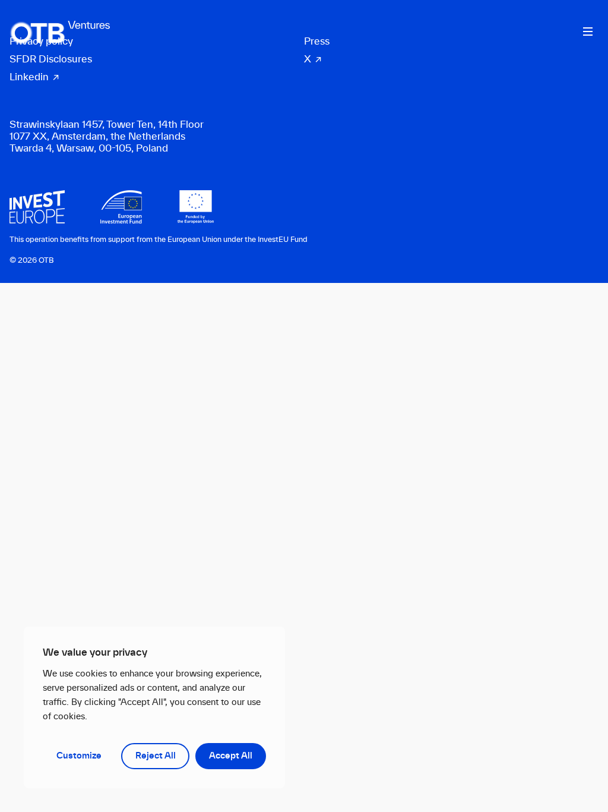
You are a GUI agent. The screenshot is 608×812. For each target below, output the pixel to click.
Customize (79, 756)
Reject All (155, 756)
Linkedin (29, 77)
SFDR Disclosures (51, 59)
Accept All (230, 756)
